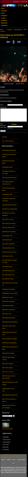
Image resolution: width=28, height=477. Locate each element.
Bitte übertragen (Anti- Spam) (3, 125)
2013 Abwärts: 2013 (7, 266)
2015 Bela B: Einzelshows (9, 231)
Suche (3, 13)
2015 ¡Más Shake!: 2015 (8, 227)
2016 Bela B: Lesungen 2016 (9, 209)
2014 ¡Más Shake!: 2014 (8, 248)
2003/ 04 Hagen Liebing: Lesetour (8, 358)
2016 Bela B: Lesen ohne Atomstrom (8, 214)
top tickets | (16, 1)
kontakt (8, 459)
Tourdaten (4, 10)
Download (4, 20)
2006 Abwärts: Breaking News (10, 322)
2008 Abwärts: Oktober (8, 305)
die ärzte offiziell (21, 459)
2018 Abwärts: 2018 (7, 167)
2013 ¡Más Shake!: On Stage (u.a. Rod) (9, 261)
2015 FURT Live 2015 (7, 219)
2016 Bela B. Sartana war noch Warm (8, 199)
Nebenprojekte (18, 29)
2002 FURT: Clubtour (7, 367)
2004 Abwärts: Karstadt (8, 353)
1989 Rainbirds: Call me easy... (8, 390)
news (13, 459)
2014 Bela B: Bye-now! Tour (9, 252)
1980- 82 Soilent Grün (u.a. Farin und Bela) (9, 406)
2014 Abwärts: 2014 (7, 239)
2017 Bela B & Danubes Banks (8, 189)
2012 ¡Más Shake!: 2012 (8, 270)
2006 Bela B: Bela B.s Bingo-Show (9, 333)
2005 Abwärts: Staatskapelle (9, 342)
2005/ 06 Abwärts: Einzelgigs (9, 338)
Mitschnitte (4, 23)
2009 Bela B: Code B (7, 297)
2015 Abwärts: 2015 (7, 235)
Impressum (4, 25)
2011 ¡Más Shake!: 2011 (8, 274)
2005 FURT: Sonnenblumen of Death (10, 348)
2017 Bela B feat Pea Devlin (9, 177)
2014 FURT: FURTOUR (8, 244)
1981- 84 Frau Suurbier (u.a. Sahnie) (9, 400)
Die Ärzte (4, 137)
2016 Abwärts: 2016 (7, 194)
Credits (3, 18)
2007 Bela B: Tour (6, 313)
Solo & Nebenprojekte (7, 141)
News (2, 8)
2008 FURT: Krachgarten (8, 309)
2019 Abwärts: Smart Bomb (9, 150)
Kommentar (3, 107)
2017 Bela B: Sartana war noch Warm (8, 172)
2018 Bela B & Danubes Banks (8, 162)
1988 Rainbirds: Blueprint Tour (10, 395)
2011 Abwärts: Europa (7, 278)
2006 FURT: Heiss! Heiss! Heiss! (8, 327)
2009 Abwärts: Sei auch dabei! (10, 293)
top (13, 463)
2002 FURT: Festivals (7, 371)
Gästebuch (4, 15)
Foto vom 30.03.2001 (7, 428)
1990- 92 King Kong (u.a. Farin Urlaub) (10, 383)
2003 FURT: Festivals (7, 363)
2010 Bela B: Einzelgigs (8, 289)
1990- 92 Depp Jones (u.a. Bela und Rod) (9, 377)
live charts (24, 1)
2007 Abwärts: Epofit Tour (8, 317)
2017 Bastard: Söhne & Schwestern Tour (8, 183)
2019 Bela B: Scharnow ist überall (9, 155)
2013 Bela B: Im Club (7, 256)
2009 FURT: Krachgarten (8, 301)
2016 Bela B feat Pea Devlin (9, 205)
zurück (3, 459)
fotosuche (5, 413)
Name (1, 104)
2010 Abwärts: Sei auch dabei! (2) (10, 284)
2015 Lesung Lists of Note (8, 223)
